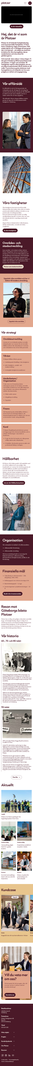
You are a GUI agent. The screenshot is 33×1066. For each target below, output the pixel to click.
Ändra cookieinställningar (7, 1061)
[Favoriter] (25, 3)
